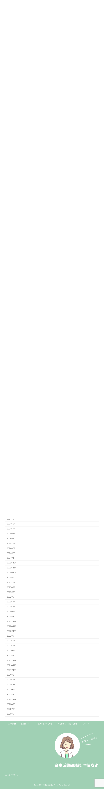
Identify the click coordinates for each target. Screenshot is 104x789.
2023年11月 (12, 568)
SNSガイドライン (11, 775)
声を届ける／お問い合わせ (67, 724)
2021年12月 (12, 660)
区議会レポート (26, 724)
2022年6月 (11, 651)
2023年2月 (11, 612)
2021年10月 (12, 670)
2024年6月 (11, 534)
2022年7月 (11, 646)
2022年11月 (12, 626)
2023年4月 (11, 602)
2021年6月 (11, 685)
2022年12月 (12, 621)
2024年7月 (11, 529)
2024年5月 (11, 538)
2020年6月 (11, 709)
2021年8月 (11, 675)
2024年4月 (11, 543)
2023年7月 (11, 587)
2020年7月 (11, 704)
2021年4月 (11, 690)
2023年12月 (12, 563)
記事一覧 (86, 724)
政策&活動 (12, 724)
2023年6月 (11, 592)
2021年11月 (12, 665)
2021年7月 (11, 680)
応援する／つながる (45, 724)
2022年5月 (11, 655)
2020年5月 (11, 714)
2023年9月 (11, 577)
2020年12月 (12, 699)
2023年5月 (11, 597)
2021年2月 (11, 694)
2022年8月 (11, 641)
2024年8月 (11, 524)
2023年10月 (12, 573)
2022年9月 (11, 636)
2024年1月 (11, 558)
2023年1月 (11, 616)
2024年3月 (11, 548)
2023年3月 (11, 607)
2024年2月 (11, 553)
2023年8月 (11, 582)
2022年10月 (12, 631)
